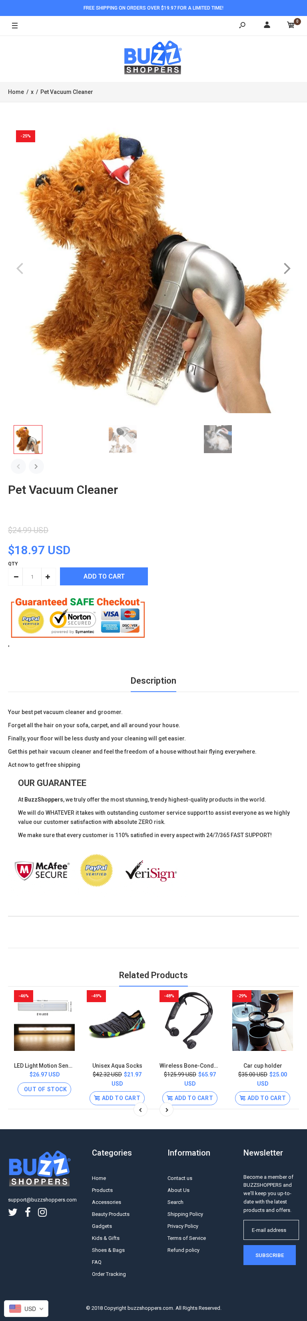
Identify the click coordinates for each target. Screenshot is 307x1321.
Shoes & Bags (108, 1250)
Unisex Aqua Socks (117, 1065)
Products (102, 1190)
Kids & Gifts (106, 1238)
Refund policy (183, 1250)
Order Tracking (109, 1274)
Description (153, 681)
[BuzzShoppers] (153, 59)
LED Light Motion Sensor (46, 1065)
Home (99, 1178)
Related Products (153, 975)
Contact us (179, 1178)
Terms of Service (186, 1238)
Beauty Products (111, 1214)
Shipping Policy (185, 1214)
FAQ (97, 1262)
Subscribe (269, 1255)
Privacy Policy (182, 1226)
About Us (178, 1190)
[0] (291, 26)
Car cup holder (262, 1065)
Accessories (106, 1202)
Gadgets (102, 1226)
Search (175, 1202)
